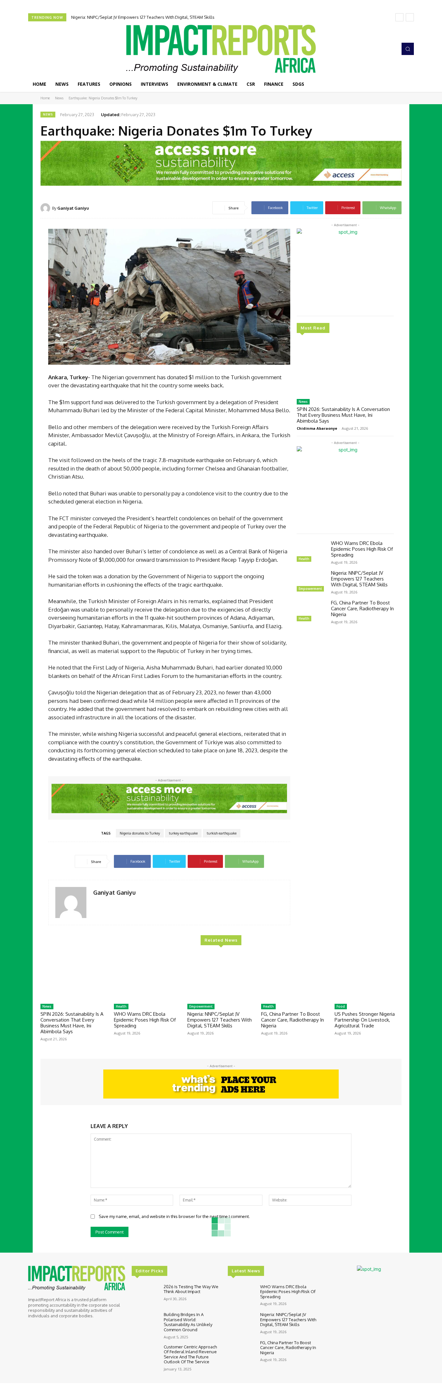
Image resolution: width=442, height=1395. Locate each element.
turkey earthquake (183, 833)
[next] (410, 17)
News (59, 98)
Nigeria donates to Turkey (140, 833)
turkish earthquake (222, 833)
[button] (408, 49)
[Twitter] (381, 48)
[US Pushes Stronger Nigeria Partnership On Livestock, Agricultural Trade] (368, 977)
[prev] (399, 17)
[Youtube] (390, 48)
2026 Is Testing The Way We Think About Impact (191, 1289)
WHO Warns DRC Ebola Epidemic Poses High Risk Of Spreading (362, 549)
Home (45, 98)
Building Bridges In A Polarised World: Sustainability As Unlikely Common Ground (188, 1322)
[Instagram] (372, 48)
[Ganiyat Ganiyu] (46, 208)
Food (341, 1006)
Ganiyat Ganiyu (73, 208)
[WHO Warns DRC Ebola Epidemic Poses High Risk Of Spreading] (311, 552)
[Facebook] (363, 48)
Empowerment (310, 588)
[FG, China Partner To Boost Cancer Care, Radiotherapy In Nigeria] (311, 611)
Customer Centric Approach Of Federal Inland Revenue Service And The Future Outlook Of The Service (190, 1354)
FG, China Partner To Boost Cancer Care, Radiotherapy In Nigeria (132, 17)
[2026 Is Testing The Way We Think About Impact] (145, 1295)
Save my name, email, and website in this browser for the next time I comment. (174, 1216)
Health (304, 559)
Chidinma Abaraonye (317, 428)
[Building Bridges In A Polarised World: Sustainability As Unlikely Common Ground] (145, 1323)
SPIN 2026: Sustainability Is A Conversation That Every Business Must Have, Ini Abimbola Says (343, 415)
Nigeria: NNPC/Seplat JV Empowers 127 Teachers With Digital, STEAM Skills (359, 579)
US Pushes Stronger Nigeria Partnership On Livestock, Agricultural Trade (365, 1020)
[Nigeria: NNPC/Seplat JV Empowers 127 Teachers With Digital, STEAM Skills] (311, 581)
